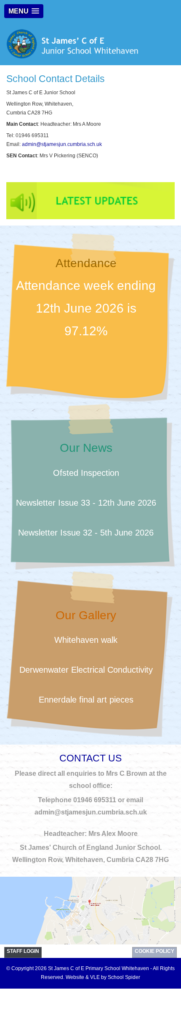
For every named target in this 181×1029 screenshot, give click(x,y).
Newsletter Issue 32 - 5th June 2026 (86, 532)
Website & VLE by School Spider (103, 977)
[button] (23, 11)
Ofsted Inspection (86, 472)
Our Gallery (86, 615)
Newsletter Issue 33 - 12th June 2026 (86, 502)
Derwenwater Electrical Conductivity (86, 669)
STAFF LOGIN (23, 951)
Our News (86, 447)
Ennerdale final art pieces (86, 699)
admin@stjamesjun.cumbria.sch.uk (62, 144)
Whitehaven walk (85, 639)
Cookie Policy (154, 951)
